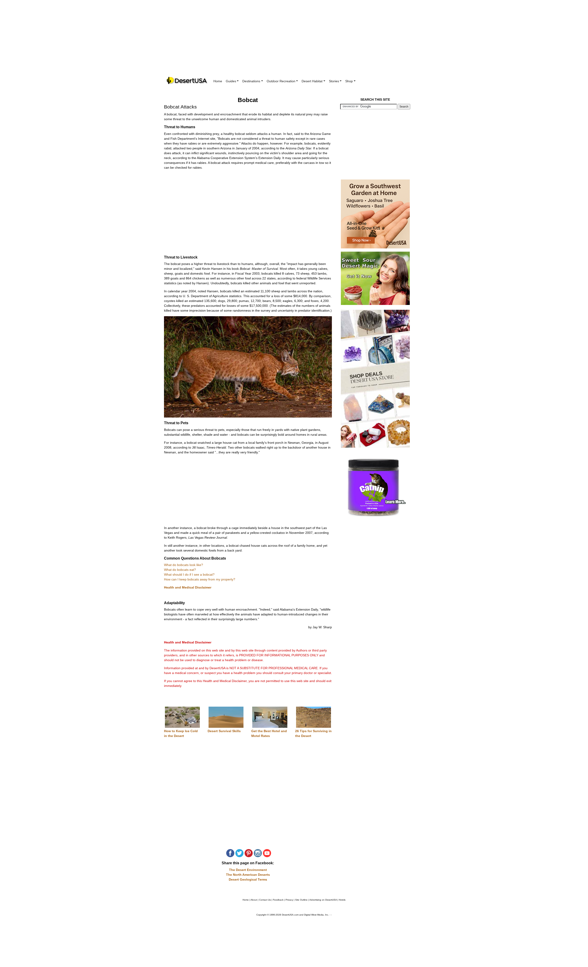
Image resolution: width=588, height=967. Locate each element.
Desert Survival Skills (224, 731)
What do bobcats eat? (180, 570)
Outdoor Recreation (281, 81)
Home (217, 81)
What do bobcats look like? (183, 565)
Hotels (342, 900)
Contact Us (265, 900)
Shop (349, 81)
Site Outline (301, 900)
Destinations (251, 81)
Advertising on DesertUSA (323, 900)
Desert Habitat (312, 81)
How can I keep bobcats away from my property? (199, 579)
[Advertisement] (294, 41)
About (254, 900)
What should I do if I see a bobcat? (189, 574)
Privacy (289, 900)
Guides (231, 81)
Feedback (278, 900)
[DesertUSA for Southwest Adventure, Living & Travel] (187, 80)
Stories (334, 81)
